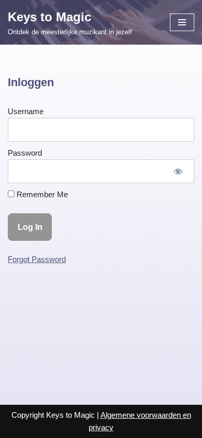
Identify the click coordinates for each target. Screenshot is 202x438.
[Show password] (178, 171)
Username (26, 111)
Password (25, 152)
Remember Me (41, 194)
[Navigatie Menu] (182, 22)
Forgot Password (37, 259)
